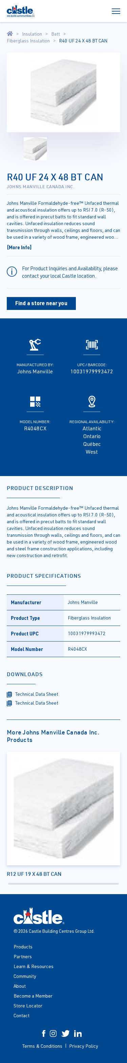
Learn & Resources (34, 966)
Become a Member (33, 996)
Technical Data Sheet (36, 694)
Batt (55, 34)
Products (23, 946)
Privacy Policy (83, 1046)
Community (25, 976)
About (20, 986)
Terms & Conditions (42, 1046)
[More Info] (19, 247)
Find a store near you (41, 303)
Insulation (32, 34)
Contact (21, 1015)
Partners (23, 956)
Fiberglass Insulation (28, 40)
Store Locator (28, 1005)
